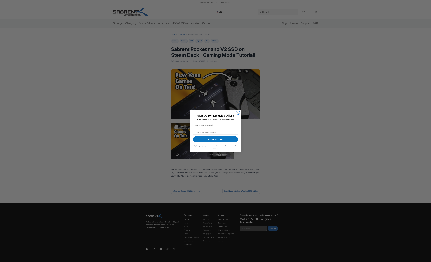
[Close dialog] (238, 113)
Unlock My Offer (215, 139)
